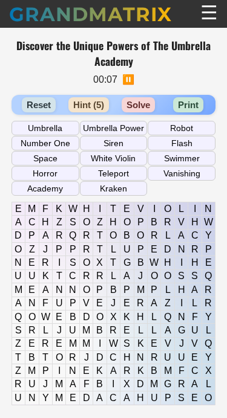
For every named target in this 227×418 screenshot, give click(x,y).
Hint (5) (88, 105)
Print (188, 105)
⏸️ (128, 79)
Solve (138, 105)
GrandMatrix (90, 14)
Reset (39, 105)
